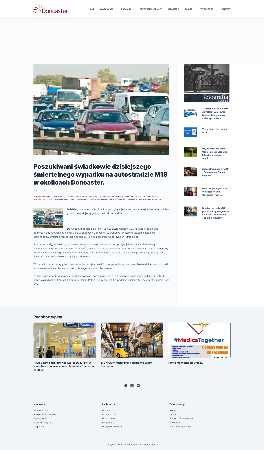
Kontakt (226, 9)
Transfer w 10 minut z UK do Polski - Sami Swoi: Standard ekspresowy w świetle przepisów (215, 113)
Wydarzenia (206, 9)
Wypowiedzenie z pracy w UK (214, 131)
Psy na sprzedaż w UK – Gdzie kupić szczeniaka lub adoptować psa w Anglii (214, 153)
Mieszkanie (108, 418)
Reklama (175, 422)
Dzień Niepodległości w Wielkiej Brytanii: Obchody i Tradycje (214, 191)
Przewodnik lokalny (151, 9)
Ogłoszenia (173, 9)
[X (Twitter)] (132, 385)
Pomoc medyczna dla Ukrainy (185, 362)
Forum (188, 9)
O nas (173, 414)
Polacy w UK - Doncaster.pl (143, 444)
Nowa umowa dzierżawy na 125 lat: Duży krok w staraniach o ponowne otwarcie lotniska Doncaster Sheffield (63, 366)
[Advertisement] (132, 41)
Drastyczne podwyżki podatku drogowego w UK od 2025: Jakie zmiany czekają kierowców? (215, 213)
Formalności (109, 414)
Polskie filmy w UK (44, 422)
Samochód (108, 422)
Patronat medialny (180, 426)
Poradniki (126, 9)
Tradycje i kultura (112, 426)
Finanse (106, 410)
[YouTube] (138, 385)
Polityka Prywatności (182, 418)
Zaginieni (38, 426)
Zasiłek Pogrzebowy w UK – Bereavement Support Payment (215, 172)
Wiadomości (106, 9)
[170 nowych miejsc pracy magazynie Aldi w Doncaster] (132, 340)
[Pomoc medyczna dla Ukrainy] (199, 340)
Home (91, 9)
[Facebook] (125, 385)
